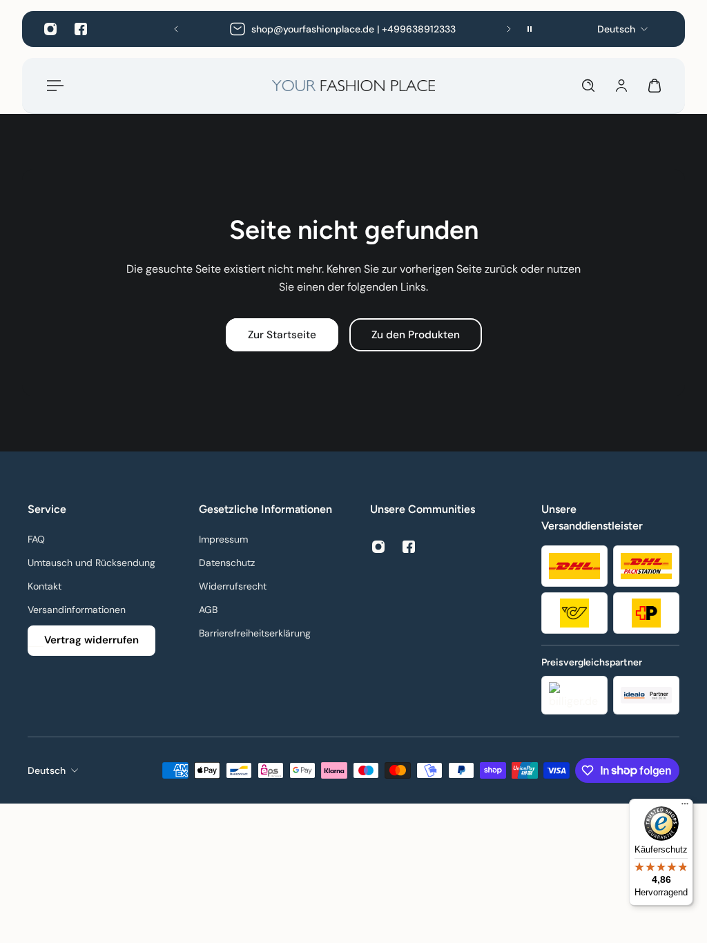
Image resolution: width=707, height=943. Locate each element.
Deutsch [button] (47, 770)
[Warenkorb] (654, 85)
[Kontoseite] (621, 85)
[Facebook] (81, 29)
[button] (176, 29)
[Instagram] (50, 29)
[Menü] (52, 85)
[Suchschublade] (588, 85)
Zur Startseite (282, 335)
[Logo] (353, 85)
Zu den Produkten (415, 335)
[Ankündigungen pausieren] (529, 29)
